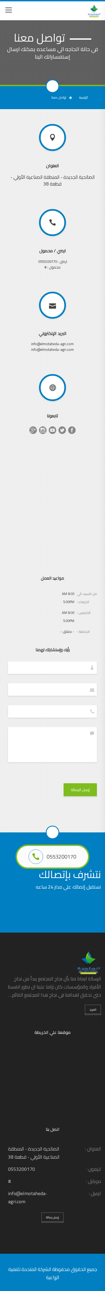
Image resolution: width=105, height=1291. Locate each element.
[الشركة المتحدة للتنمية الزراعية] (94, 11)
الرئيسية (83, 97)
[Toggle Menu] (8, 11)
